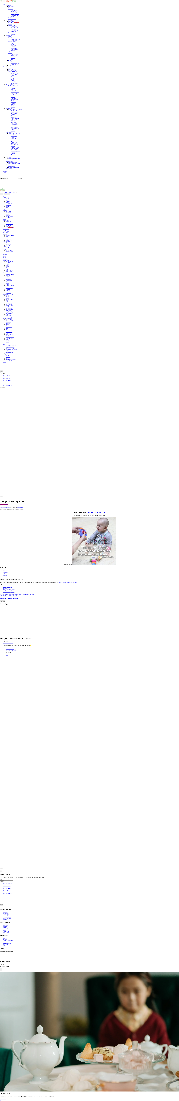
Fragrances (13, 102)
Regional (11, 32)
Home (4, 196)
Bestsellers (5, 259)
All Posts (10, 65)
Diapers (13, 115)
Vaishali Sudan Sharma (5, 507)
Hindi (13, 34)
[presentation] (0, 371)
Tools (4, 156)
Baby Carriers (14, 123)
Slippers (13, 104)
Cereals (7, 324)
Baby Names (14, 10)
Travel (12, 59)
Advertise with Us (7, 1018)
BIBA (12, 80)
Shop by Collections (7, 318)
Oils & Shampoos (15, 118)
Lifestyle (10, 53)
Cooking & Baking (15, 149)
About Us (5, 171)
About (4, 354)
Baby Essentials (14, 127)
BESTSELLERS (12, 70)
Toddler (10, 24)
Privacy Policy (6, 1021)
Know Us (5, 1014)
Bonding (13, 16)
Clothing (13, 94)
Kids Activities (14, 30)
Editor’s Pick (11, 6)
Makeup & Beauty (15, 54)
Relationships (11, 17)
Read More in (9, 598)
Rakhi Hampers (14, 99)
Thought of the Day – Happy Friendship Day (8, 675)
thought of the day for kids (8, 592)
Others (9, 60)
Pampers (13, 76)
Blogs (4, 4)
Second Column (9, 20)
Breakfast (13, 134)
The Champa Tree (10, 355)
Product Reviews (12, 41)
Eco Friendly (8, 245)
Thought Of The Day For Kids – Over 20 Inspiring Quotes (11, 623)
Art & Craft (13, 29)
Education (13, 45)
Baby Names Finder (12, 162)
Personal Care (14, 103)
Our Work (8, 357)
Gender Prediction (12, 159)
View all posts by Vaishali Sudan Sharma (68, 582)
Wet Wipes (13, 117)
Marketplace (5, 66)
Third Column (9, 35)
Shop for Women (6, 273)
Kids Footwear (9, 335)
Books (12, 44)
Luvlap (12, 75)
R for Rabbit (14, 74)
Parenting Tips (14, 12)
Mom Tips (13, 11)
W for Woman (14, 83)
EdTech (11, 21)
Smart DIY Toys (14, 143)
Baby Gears (13, 122)
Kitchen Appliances (15, 151)
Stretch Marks (14, 93)
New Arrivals (6, 257)
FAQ (9, 170)
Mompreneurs (15, 39)
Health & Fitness (12, 19)
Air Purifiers (14, 138)
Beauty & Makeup (15, 92)
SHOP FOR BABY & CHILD (15, 109)
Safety (12, 129)
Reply (4, 724)
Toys (12, 43)
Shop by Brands (6, 260)
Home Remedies (15, 27)
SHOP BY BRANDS (13, 71)
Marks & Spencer (15, 82)
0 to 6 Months (14, 110)
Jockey (12, 79)
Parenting (10, 9)
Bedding (13, 146)
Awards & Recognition (11, 359)
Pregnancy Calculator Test (14, 158)
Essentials (13, 46)
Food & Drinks (14, 49)
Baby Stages (14, 26)
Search (20, 178)
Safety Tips (13, 31)
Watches (13, 107)
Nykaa (12, 78)
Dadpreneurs (15, 40)
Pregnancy (10, 7)
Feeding (13, 114)
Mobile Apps (14, 48)
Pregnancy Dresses (15, 95)
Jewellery (13, 100)
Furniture (13, 153)
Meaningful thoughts (7, 587)
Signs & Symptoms (15, 15)
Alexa (12, 137)
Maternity (13, 88)
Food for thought (15, 63)
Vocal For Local (12, 37)
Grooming (13, 98)
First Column (8, 5)
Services (13, 50)
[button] (0, 372)
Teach (104, 512)
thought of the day (94, 512)
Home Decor (14, 56)
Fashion (13, 58)
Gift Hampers (14, 136)
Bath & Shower (14, 90)
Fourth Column (9, 51)
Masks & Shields (15, 144)
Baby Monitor (14, 124)
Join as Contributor (10, 360)
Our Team (8, 358)
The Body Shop (14, 73)
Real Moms (13, 22)
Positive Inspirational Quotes (9, 589)
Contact (4, 172)
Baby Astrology (11, 166)
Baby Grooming (14, 126)
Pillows (12, 87)
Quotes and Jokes (15, 64)
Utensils (13, 152)
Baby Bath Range (15, 128)
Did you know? (14, 61)
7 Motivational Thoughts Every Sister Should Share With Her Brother (14, 649)
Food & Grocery (15, 148)
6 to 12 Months (14, 112)
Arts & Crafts (14, 142)
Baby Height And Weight (14, 163)
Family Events (14, 55)
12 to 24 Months (14, 113)
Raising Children (15, 14)
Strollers (13, 131)
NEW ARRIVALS (12, 69)
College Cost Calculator (13, 167)
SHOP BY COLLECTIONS (14, 133)
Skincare (13, 89)
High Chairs (14, 119)
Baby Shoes (14, 120)
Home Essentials (15, 147)
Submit (2, 958)
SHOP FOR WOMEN (13, 85)
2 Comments (20, 507)
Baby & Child (11, 25)
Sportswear (13, 105)
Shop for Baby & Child (8, 294)
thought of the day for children (9, 590)
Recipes (10, 36)
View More (3, 678)
